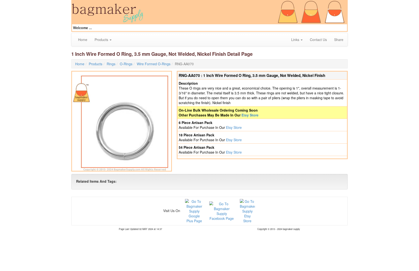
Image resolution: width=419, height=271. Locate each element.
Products (102, 39)
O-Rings (126, 63)
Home (82, 39)
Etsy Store (250, 115)
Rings (111, 63)
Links (295, 39)
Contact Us (318, 39)
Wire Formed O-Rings (153, 63)
